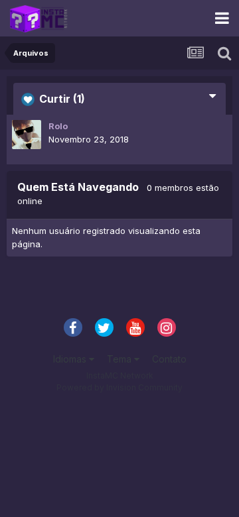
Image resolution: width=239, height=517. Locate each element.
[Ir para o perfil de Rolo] (26, 134)
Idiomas (71, 359)
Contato (169, 359)
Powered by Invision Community (119, 387)
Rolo (58, 126)
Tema (120, 359)
